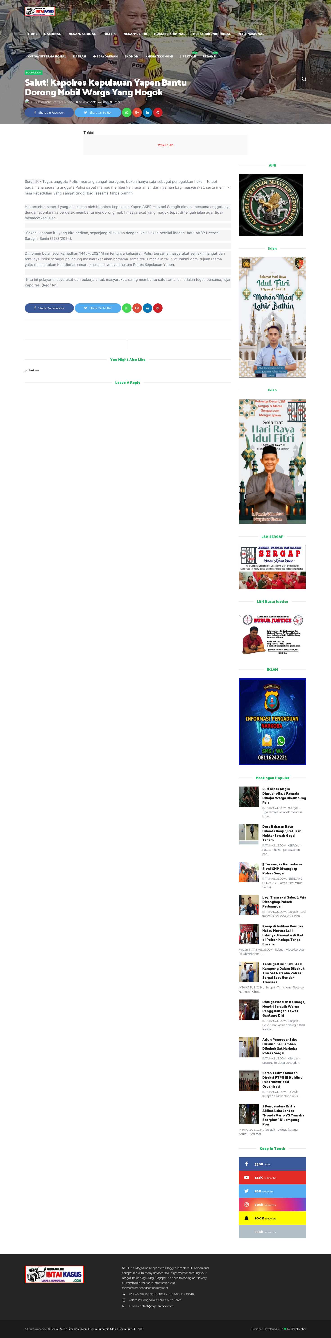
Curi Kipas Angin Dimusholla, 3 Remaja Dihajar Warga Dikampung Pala (284, 795)
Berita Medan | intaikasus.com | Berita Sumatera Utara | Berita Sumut (93, 1329)
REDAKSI (209, 56)
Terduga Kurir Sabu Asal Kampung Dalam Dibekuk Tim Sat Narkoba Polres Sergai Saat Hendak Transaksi (283, 973)
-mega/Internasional (47, 56)
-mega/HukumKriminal (211, 34)
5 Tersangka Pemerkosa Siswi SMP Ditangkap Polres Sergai (282, 868)
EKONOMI (132, 56)
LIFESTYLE (188, 56)
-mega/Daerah (105, 56)
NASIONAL (52, 34)
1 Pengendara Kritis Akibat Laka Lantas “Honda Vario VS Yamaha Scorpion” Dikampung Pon (283, 1115)
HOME (32, 34)
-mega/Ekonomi (159, 56)
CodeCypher (298, 1329)
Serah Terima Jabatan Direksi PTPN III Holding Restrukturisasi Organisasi (282, 1079)
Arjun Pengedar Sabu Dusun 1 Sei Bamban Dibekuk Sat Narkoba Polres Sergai (279, 1046)
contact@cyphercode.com (156, 1306)
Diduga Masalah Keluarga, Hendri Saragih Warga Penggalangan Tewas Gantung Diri (283, 1008)
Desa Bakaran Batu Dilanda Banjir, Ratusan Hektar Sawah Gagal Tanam (282, 833)
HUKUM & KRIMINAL (169, 34)
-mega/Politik (134, 34)
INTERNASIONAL (251, 34)
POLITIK (109, 34)
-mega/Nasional (82, 34)
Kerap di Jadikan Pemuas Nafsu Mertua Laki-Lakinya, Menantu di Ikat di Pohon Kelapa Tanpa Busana (283, 935)
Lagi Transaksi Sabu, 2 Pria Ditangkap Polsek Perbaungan (284, 901)
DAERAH (79, 56)
